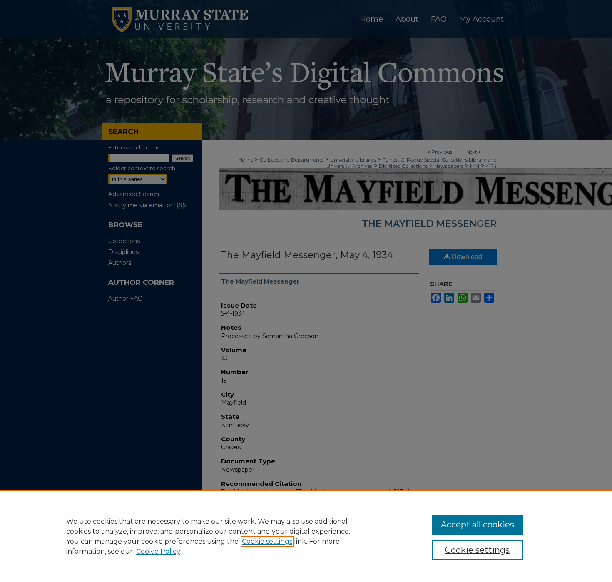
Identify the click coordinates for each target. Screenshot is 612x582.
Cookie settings (267, 541)
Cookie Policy (158, 551)
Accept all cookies (477, 525)
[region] (306, 536)
